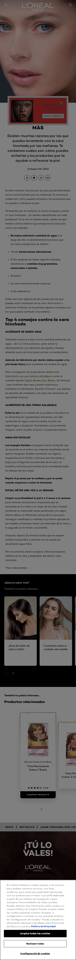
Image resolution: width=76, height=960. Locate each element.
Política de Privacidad (43, 926)
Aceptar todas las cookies (35, 933)
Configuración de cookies (35, 953)
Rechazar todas (35, 943)
